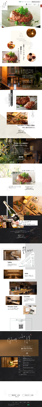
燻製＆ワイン (21, 402)
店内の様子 (25, 402)
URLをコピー (27, 395)
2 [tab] (19, 260)
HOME (13, 402)
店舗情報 (28, 402)
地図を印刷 (14, 395)
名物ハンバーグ (17, 402)
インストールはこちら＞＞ (21, 323)
